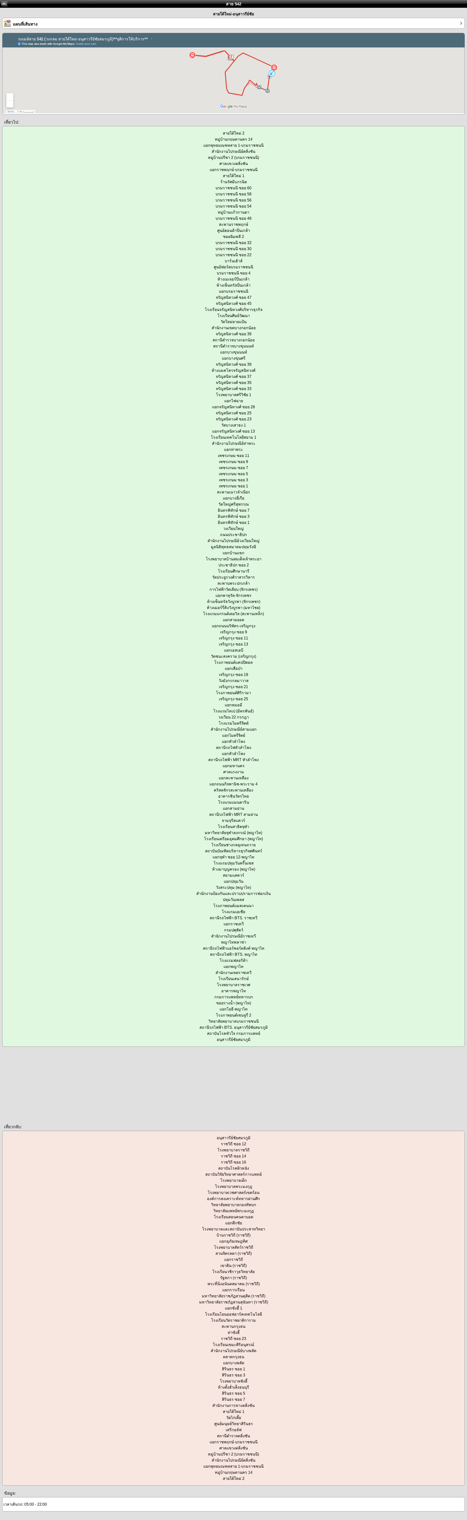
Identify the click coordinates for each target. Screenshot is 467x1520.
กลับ (4, 4)
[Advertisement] (146, 1085)
